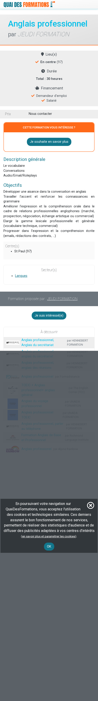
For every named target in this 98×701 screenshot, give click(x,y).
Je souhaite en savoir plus (49, 142)
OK (49, 547)
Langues (21, 276)
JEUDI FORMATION (62, 299)
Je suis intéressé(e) (49, 315)
